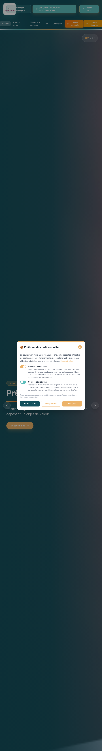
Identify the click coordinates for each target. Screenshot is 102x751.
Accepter (72, 404)
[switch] (23, 366)
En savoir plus (66, 361)
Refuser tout (29, 404)
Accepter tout (51, 404)
